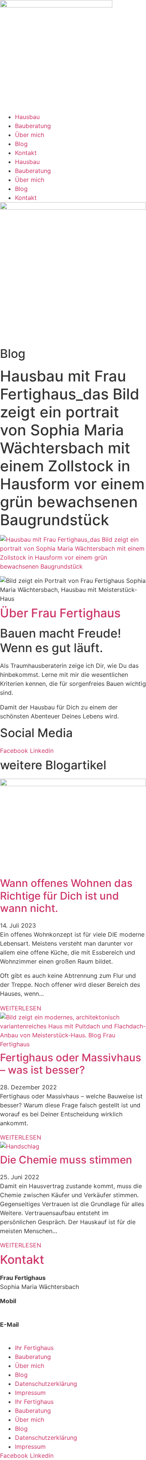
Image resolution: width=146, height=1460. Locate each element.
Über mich (29, 135)
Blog (21, 143)
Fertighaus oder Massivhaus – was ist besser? (70, 1064)
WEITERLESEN (20, 1008)
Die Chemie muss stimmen (66, 1159)
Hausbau (27, 117)
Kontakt (26, 152)
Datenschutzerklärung (46, 1383)
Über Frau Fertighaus (60, 613)
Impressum (30, 1392)
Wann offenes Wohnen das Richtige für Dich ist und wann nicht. (66, 896)
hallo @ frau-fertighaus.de (37, 1333)
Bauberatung (33, 126)
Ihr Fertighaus (34, 1347)
